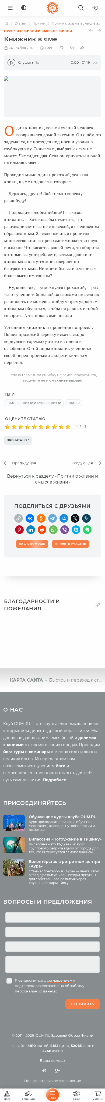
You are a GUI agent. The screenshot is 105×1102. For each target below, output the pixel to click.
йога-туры (13, 751)
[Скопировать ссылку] (18, 518)
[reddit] (42, 529)
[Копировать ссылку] (97, 605)
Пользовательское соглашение (52, 1081)
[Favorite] (62, 48)
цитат (59, 1045)
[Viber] (64, 529)
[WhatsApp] (53, 529)
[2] (14, 427)
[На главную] (6, 23)
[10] (68, 427)
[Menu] (10, 8)
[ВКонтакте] (30, 518)
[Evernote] (87, 529)
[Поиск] (81, 8)
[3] (21, 427)
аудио (52, 1051)
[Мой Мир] (64, 518)
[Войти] (94, 8)
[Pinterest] (19, 529)
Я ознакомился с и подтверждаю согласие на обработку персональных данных (49, 985)
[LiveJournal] (86, 518)
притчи (74, 403)
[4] (27, 427)
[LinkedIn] (30, 529)
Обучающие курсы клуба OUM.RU (63, 816)
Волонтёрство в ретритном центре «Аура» (64, 864)
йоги (60, 765)
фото (81, 1045)
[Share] (82, 48)
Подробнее (54, 779)
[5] (34, 427)
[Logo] (52, 8)
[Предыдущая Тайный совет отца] (91, 30)
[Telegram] (52, 518)
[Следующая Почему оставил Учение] (99, 30)
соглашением (59, 980)
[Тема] (23, 8)
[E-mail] (72, 48)
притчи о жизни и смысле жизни (33, 403)
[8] (54, 427)
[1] (7, 427)
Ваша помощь (52, 1060)
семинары (39, 751)
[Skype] (76, 529)
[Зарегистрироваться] (57, 1070)
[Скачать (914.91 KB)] (95, 62)
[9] (61, 427)
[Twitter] (75, 518)
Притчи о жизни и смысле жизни (38, 31)
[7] (47, 427)
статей (37, 1045)
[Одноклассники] (41, 518)
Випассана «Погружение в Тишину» (65, 839)
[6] (41, 427)
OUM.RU (43, 1035)
